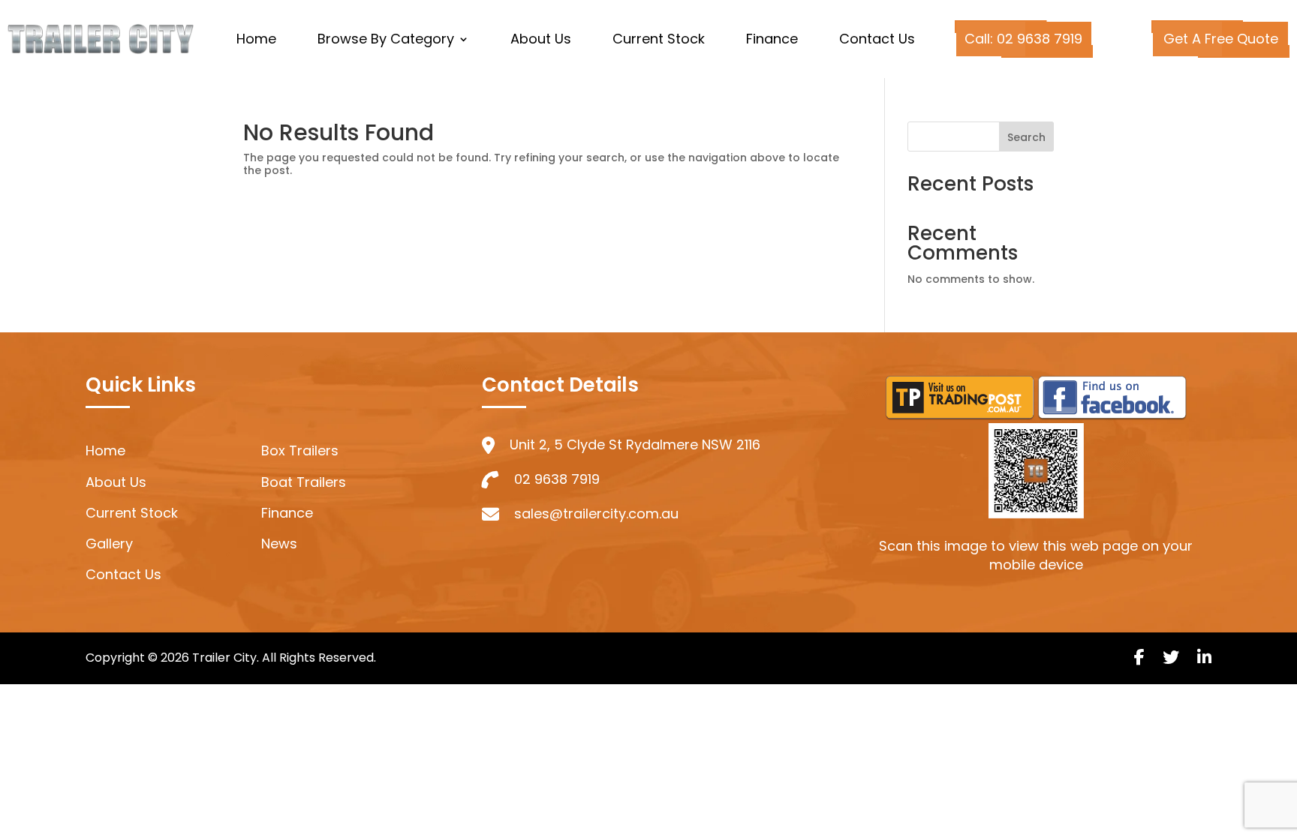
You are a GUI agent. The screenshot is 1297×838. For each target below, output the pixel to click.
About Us (540, 41)
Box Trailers (300, 450)
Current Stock (658, 41)
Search (1026, 137)
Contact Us (877, 41)
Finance (772, 41)
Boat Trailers (303, 482)
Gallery (109, 543)
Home (256, 41)
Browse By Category (385, 41)
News (279, 543)
